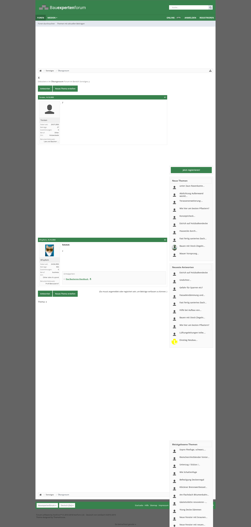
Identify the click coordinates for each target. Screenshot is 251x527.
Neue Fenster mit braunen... (193, 517)
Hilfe (147, 505)
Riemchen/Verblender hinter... (194, 457)
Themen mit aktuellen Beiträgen (71, 23)
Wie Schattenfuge (188, 472)
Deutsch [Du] (66, 505)
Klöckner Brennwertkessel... (193, 487)
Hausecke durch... (188, 231)
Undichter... (185, 280)
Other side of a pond (51, 277)
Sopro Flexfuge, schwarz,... (193, 449)
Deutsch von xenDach (101, 514)
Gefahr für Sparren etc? (191, 287)
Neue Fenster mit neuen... (192, 524)
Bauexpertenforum (46, 505)
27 (58, 127)
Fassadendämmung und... (192, 295)
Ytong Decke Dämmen (190, 509)
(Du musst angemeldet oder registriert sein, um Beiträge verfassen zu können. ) (133, 291)
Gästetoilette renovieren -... (193, 502)
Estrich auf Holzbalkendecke (194, 223)
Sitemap (153, 505)
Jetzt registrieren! (191, 170)
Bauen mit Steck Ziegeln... (192, 246)
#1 (165, 97)
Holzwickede (54, 135)
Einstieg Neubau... (189, 340)
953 (57, 267)
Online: (174, 17)
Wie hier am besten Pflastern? (194, 208)
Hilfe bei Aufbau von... (190, 310)
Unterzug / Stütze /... (190, 464)
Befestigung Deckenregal (192, 479)
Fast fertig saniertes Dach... (193, 238)
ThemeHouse (59, 517)
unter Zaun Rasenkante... (192, 185)
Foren (40, 17)
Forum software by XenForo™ (60, 514)
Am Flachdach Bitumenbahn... (194, 494)
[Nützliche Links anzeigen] (210, 71)
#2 (165, 240)
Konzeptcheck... (187, 216)
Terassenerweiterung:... (191, 200)
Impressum (163, 505)
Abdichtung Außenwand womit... (191, 194)
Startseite (139, 505)
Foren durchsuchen (46, 23)
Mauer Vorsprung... (189, 253)
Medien (51, 17)
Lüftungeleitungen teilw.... (193, 332)
